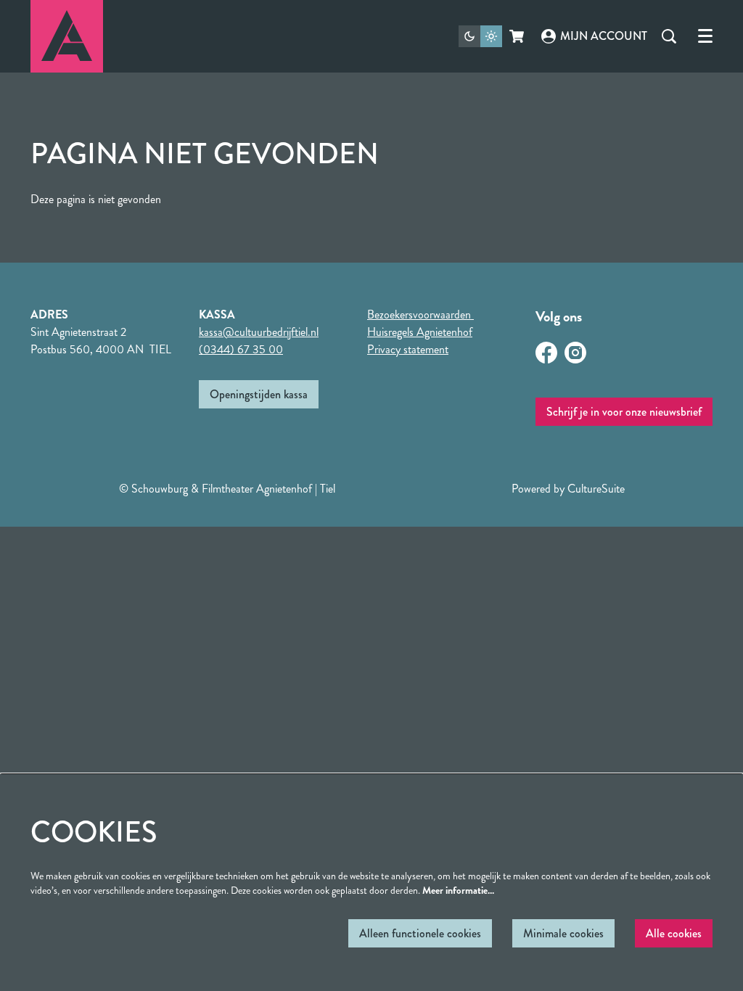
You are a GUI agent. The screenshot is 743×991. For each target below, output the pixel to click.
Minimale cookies (563, 933)
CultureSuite (596, 488)
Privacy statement (407, 349)
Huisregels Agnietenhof (419, 332)
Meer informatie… (458, 890)
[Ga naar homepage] (66, 36)
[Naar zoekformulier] (669, 36)
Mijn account (603, 36)
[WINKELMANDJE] (517, 36)
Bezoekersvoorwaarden (420, 314)
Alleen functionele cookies (420, 933)
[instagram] (575, 352)
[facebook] (546, 352)
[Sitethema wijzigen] (480, 36)
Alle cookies (674, 933)
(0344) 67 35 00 (241, 349)
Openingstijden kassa (259, 394)
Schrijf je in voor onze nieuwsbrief (624, 411)
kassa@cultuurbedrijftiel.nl (259, 332)
